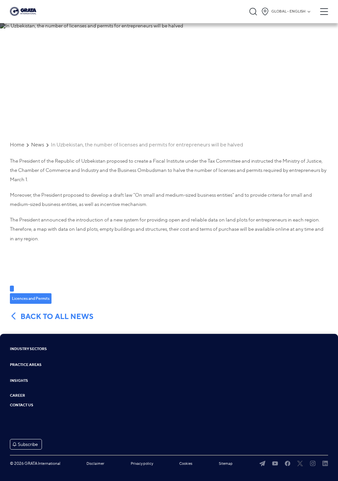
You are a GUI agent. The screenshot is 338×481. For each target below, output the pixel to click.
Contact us (21, 405)
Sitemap (226, 463)
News (37, 145)
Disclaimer (95, 463)
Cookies (185, 463)
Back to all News (56, 316)
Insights (19, 380)
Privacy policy (142, 463)
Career (17, 395)
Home (17, 145)
